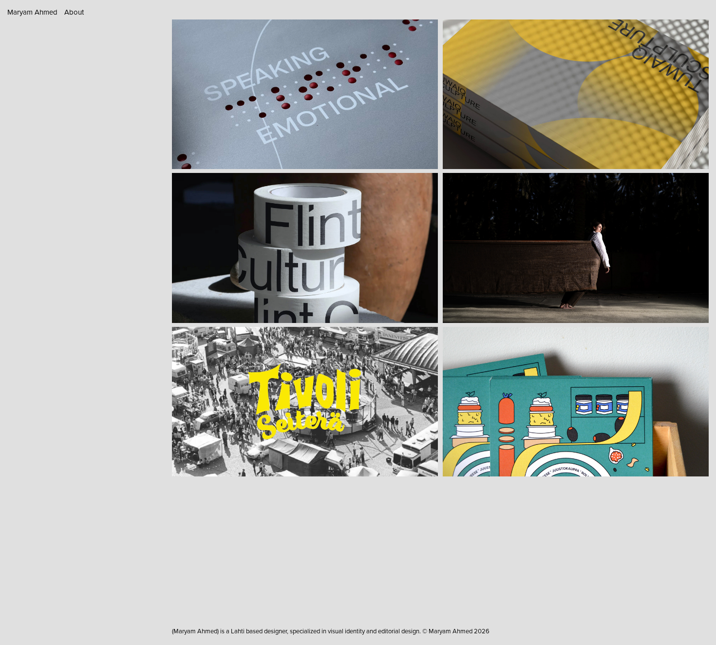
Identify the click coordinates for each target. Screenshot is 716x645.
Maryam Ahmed (32, 12)
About (74, 12)
